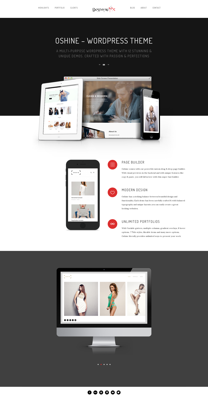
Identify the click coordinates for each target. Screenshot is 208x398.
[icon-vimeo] (107, 392)
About (144, 8)
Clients (74, 8)
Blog (132, 8)
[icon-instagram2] (102, 392)
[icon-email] (113, 392)
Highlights (43, 8)
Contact (157, 8)
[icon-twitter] (119, 392)
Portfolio (60, 8)
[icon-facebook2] (90, 392)
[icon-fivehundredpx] (96, 392)
